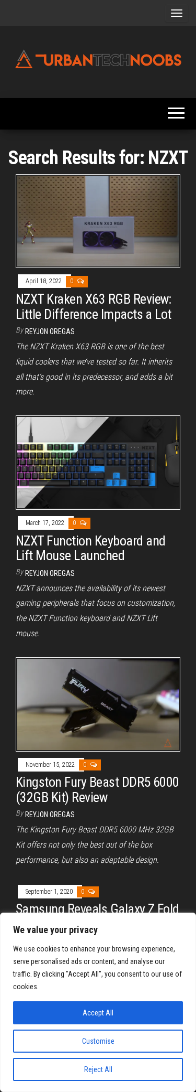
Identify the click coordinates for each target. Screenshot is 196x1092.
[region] (98, 1002)
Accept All (98, 1013)
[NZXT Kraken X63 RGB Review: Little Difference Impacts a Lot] (98, 221)
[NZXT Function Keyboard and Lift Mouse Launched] (98, 462)
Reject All (98, 1069)
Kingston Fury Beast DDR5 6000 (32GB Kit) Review (97, 789)
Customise (98, 1041)
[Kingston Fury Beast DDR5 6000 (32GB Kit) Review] (98, 704)
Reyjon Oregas (50, 331)
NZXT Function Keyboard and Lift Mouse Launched (90, 548)
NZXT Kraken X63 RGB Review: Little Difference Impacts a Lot (93, 306)
